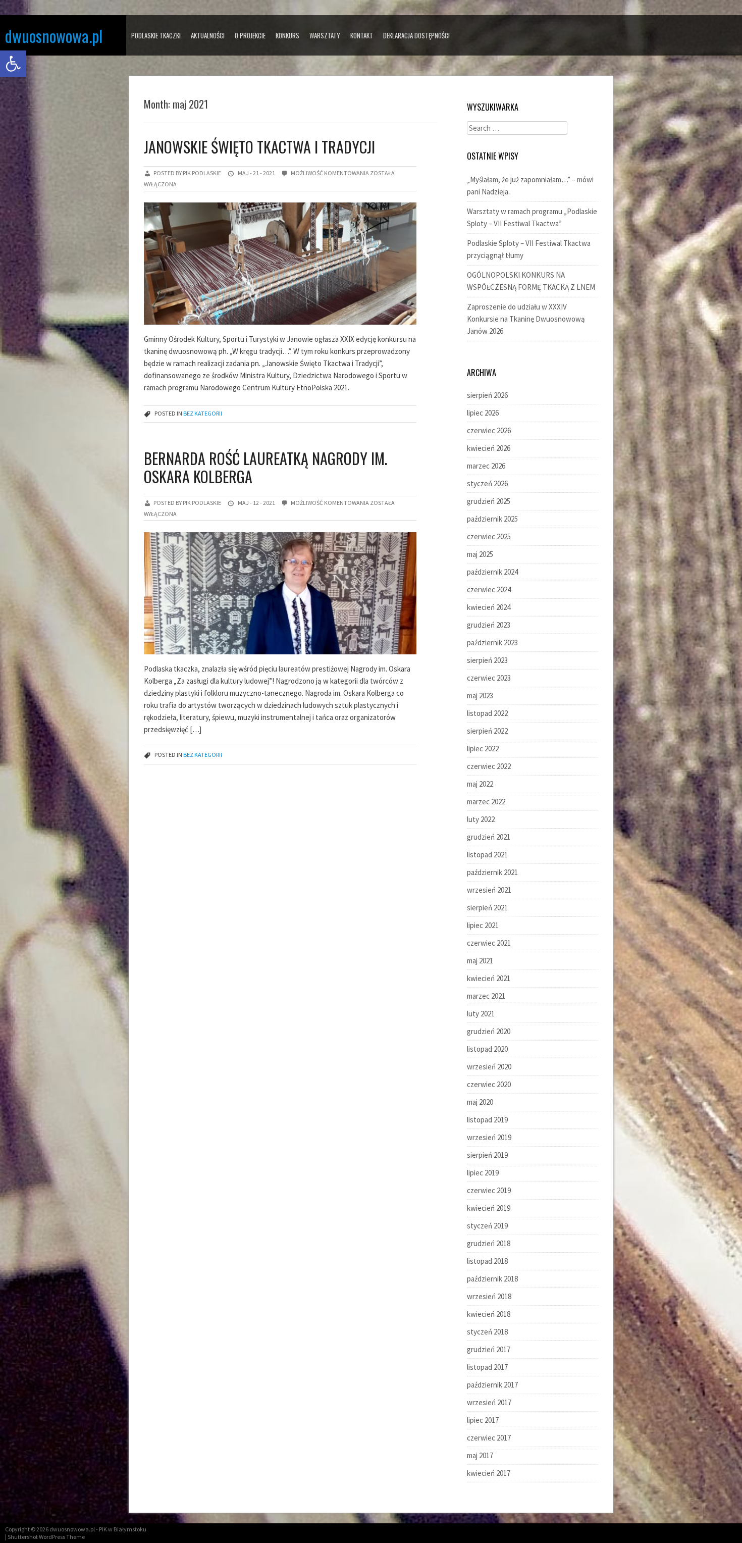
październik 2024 (492, 572)
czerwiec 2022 (489, 766)
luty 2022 (481, 819)
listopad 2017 (487, 1367)
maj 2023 (480, 695)
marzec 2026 (486, 466)
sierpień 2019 (487, 1155)
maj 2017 (480, 1455)
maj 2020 (480, 1102)
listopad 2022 (487, 713)
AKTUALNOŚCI (208, 35)
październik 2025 (492, 519)
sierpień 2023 (487, 660)
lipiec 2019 (483, 1172)
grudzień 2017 (488, 1349)
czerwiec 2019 (489, 1190)
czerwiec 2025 (489, 536)
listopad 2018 (487, 1261)
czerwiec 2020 (489, 1084)
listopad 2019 (487, 1119)
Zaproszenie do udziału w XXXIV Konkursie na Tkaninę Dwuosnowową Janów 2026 (526, 319)
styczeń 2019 (487, 1225)
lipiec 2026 (483, 413)
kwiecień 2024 (488, 607)
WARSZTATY (324, 35)
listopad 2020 (487, 1049)
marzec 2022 (486, 801)
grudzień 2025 (488, 501)
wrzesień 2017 (489, 1402)
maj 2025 (480, 554)
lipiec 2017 (483, 1420)
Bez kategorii (202, 413)
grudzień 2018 (488, 1243)
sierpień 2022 (487, 731)
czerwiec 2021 (489, 943)
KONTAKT (361, 35)
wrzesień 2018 (489, 1296)
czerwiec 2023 (489, 678)
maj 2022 (480, 784)
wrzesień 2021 (489, 890)
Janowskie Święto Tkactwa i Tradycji (259, 146)
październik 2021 (492, 872)
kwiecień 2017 (488, 1473)
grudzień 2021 (488, 837)
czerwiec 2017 (489, 1438)
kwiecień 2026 (488, 448)
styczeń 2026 (487, 483)
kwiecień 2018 (488, 1314)
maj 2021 (480, 960)
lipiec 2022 (483, 748)
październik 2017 (492, 1385)
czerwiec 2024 (489, 589)
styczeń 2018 (487, 1331)
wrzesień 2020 (489, 1066)
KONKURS (287, 35)
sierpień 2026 (487, 395)
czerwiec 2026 (489, 430)
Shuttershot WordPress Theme (46, 1536)
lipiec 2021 (483, 925)
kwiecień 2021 (488, 978)
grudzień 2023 (488, 625)
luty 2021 (481, 1013)
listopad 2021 (487, 854)
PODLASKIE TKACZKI (156, 35)
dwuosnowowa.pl (53, 35)
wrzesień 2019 (489, 1137)
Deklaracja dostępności (416, 35)
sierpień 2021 (487, 907)
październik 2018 (492, 1278)
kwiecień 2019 (488, 1208)
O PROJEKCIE (250, 35)
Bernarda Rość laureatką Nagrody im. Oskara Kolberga (265, 467)
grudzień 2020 (488, 1031)
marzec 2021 (486, 996)
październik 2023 (492, 642)
